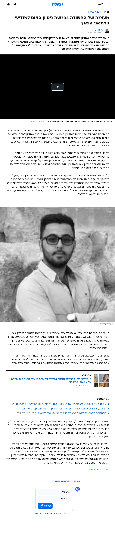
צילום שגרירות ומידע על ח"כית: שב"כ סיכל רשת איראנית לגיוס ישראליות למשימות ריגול (58, 404)
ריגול (107, 470)
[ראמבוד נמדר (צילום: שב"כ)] (57, 267)
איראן (101, 470)
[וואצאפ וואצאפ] (14, 4)
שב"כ (91, 470)
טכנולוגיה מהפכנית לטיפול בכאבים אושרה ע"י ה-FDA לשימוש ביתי (69, 413)
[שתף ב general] (8, 4)
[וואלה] (57, 4)
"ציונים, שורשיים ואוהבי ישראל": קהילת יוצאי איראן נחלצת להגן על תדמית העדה (62, 409)
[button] (100, 4)
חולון (96, 470)
